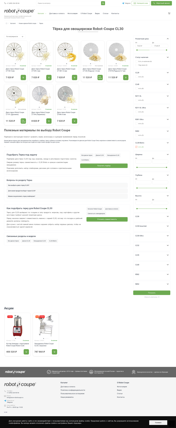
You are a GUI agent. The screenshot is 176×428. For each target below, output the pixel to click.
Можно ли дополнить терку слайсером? (21, 196)
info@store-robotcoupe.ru (15, 397)
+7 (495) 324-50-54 (13, 393)
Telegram (10, 402)
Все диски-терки (86, 155)
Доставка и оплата (111, 209)
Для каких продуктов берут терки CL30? (22, 191)
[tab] (15, 63)
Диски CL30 (100, 155)
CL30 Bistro (85, 160)
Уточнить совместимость (107, 219)
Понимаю (158, 422)
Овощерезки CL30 (113, 155)
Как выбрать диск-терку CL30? (18, 185)
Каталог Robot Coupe (95, 209)
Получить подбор (104, 166)
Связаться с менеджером (96, 213)
